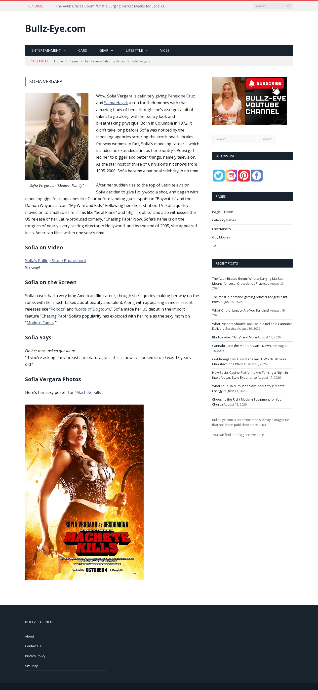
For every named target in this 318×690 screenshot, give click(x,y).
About (29, 636)
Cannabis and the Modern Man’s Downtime (244, 345)
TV (214, 246)
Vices (164, 50)
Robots (57, 309)
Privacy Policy (35, 656)
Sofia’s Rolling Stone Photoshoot (55, 260)
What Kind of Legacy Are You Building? (240, 310)
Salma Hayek (116, 102)
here (260, 434)
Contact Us (33, 646)
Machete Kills (88, 392)
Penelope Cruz (181, 96)
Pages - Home (222, 211)
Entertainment (46, 50)
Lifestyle (134, 50)
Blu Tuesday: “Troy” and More (234, 337)
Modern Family (40, 322)
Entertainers (221, 229)
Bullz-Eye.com (55, 28)
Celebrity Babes (224, 220)
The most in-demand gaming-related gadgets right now (100, 6)
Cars (82, 50)
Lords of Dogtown (93, 309)
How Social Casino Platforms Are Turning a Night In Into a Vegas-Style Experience (250, 375)
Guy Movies (221, 237)
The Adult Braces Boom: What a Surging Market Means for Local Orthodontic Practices (247, 281)
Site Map (31, 666)
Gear (103, 50)
